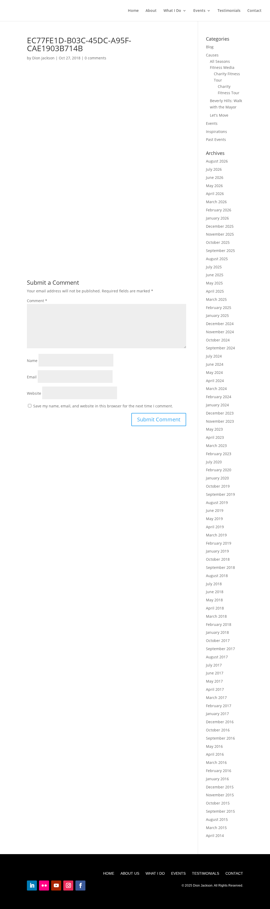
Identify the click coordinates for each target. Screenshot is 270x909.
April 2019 (215, 526)
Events (199, 11)
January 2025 (217, 315)
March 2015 (216, 827)
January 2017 (217, 713)
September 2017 (220, 648)
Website (34, 393)
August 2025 (217, 258)
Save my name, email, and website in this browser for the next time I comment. (103, 405)
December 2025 (220, 226)
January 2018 (217, 632)
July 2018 (214, 583)
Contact (254, 11)
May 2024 (214, 372)
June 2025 (214, 274)
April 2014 (215, 835)
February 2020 (218, 469)
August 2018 (217, 575)
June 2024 (214, 364)
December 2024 (220, 323)
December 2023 (220, 413)
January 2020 (217, 477)
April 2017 (215, 689)
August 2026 (217, 161)
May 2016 (214, 746)
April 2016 (215, 754)
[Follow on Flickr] (44, 886)
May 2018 (214, 599)
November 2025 (220, 234)
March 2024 (216, 388)
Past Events (216, 139)
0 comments (95, 57)
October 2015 (218, 803)
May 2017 (214, 681)
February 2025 (218, 307)
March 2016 (216, 762)
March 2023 (216, 445)
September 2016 (220, 738)
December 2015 (220, 786)
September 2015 (220, 811)
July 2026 (214, 169)
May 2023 (214, 429)
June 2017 (214, 672)
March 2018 (216, 616)
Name (32, 360)
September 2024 (220, 347)
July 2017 (214, 665)
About (151, 11)
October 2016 (218, 729)
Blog (210, 46)
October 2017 (218, 640)
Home (133, 11)
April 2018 (215, 608)
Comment (37, 300)
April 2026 (215, 193)
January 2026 (217, 218)
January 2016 (217, 778)
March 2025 (216, 299)
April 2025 (215, 291)
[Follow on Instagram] (68, 886)
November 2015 (220, 794)
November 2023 (220, 421)
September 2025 (220, 250)
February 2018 (218, 624)
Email (32, 376)
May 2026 (214, 185)
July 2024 (214, 356)
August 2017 (217, 656)
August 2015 (217, 819)
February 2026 (218, 209)
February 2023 (218, 453)
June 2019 (214, 510)
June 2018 (214, 591)
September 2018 (220, 567)
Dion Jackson (43, 57)
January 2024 (217, 404)
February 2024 (218, 396)
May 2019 (214, 518)
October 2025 (218, 242)
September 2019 (220, 494)
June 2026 (214, 177)
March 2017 (216, 697)
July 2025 (214, 266)
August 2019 (217, 502)
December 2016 (220, 721)
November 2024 (220, 331)
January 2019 (217, 551)
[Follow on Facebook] (80, 886)
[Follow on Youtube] (56, 886)
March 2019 (216, 534)
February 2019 (218, 543)
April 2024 (215, 380)
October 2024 (218, 339)
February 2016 (218, 770)
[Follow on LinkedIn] (32, 886)
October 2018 (218, 559)
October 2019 (218, 486)
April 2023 (215, 437)
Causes (212, 55)
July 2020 (214, 461)
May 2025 (214, 282)
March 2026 (216, 201)
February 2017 (218, 705)
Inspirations (216, 131)
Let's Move (219, 115)
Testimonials (229, 11)
